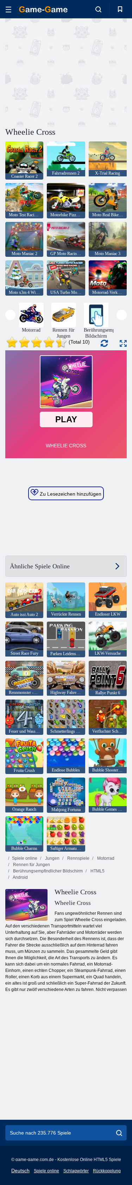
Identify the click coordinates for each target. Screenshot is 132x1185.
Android (20, 877)
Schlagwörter (76, 1170)
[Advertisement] (65, 71)
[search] (119, 1133)
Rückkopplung (107, 1170)
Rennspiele (77, 858)
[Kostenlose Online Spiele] (43, 9)
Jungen (51, 858)
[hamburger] (8, 9)
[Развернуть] (123, 343)
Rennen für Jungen (31, 864)
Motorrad (105, 858)
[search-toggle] (98, 9)
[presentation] (10, 315)
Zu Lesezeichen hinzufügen (69, 494)
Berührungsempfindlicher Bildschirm (47, 871)
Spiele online (24, 858)
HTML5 (97, 871)
